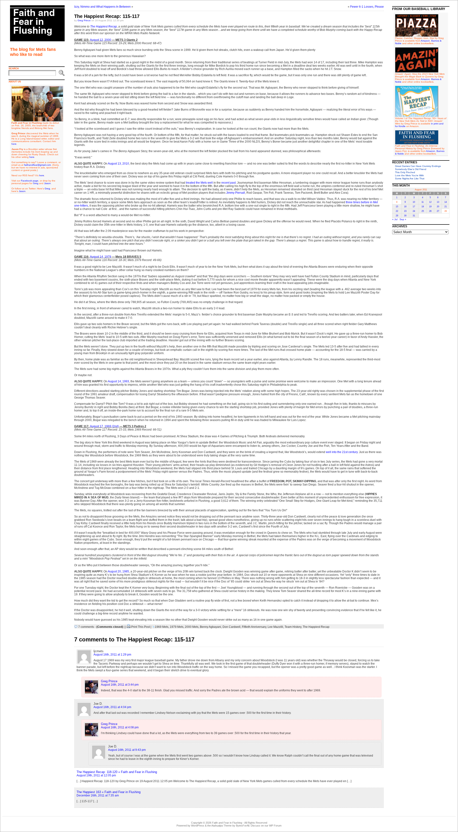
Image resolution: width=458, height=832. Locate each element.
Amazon (425, 40)
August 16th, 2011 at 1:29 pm (112, 654)
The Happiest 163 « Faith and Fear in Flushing (109, 792)
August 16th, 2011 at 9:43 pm (127, 750)
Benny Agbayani (210, 627)
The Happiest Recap (103, 26)
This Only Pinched (405, 172)
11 (423, 202)
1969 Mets (161, 627)
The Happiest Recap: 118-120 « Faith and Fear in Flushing (117, 772)
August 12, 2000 (100, 40)
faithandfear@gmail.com (37, 165)
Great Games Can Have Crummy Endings (418, 166)
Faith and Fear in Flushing (227, 822)
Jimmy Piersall (235, 192)
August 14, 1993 (118, 381)
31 (414, 215)
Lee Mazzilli (275, 627)
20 (438, 206)
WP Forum (275, 825)
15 (397, 206)
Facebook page (29, 180)
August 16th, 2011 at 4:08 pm (120, 727)
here (13, 144)
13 (438, 202)
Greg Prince (84, 20)
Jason (47, 183)
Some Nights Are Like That (409, 178)
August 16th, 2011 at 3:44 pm (120, 684)
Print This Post (140, 627)
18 (423, 206)
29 (397, 215)
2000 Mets (191, 627)
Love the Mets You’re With (409, 175)
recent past (228, 182)
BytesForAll (242, 825)
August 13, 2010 (118, 163)
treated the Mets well (199, 182)
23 (405, 211)
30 (405, 215)
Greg (35, 183)
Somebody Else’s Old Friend (410, 169)
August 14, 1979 (100, 256)
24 (414, 211)
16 (405, 206)
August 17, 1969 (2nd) (104, 426)
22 (397, 211)
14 (445, 202)
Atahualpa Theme (221, 825)
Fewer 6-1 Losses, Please (367, 6)
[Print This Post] (128, 627)
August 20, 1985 (118, 571)
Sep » (403, 219)
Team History (293, 627)
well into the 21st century (342, 452)
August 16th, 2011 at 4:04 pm (112, 707)
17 (414, 206)
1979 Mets (176, 627)
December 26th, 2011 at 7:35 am (98, 795)
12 (430, 202)
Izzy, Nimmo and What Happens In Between (102, 6)
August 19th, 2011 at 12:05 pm (96, 775)
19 (430, 206)
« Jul (394, 219)
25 (423, 211)
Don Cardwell (231, 627)
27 (438, 211)
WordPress (197, 825)
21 (445, 206)
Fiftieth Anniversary (254, 627)
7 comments (86, 627)
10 (414, 202)
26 (430, 211)
